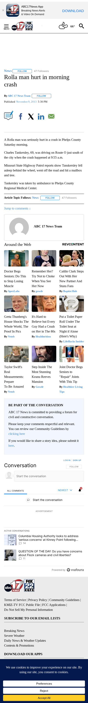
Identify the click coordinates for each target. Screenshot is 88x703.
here (11, 445)
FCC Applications (53, 605)
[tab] (15, 490)
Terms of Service (15, 600)
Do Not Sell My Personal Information (28, 609)
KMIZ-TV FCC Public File (22, 605)
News (35, 197)
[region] (44, 516)
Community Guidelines (64, 600)
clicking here (16, 433)
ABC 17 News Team (19, 95)
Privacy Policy (37, 600)
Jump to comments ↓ (17, 208)
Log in (67, 460)
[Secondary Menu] (9, 26)
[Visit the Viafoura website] (75, 570)
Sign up (77, 460)
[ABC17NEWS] (26, 25)
